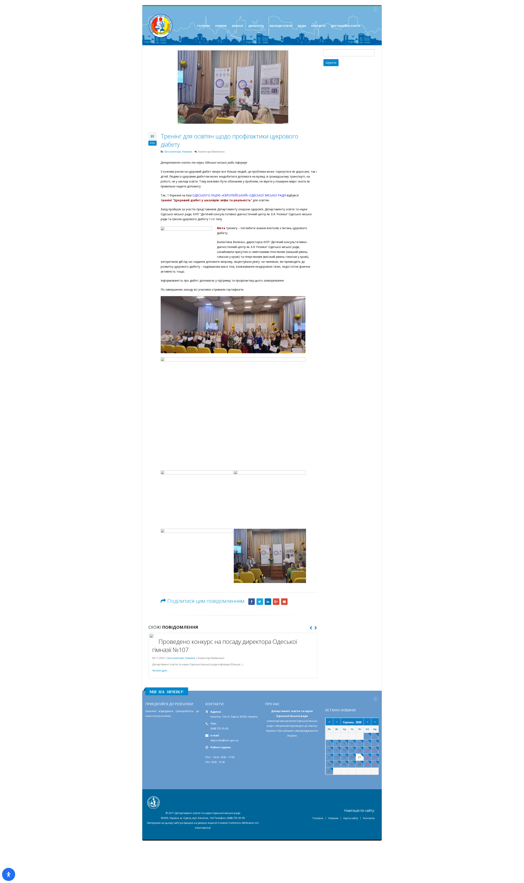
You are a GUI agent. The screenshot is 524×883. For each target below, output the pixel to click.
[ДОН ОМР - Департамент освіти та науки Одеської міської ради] (160, 25)
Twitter (259, 601)
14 (359, 750)
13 (352, 750)
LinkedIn (268, 601)
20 (352, 757)
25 (337, 764)
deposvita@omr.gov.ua (224, 740)
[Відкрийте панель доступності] (8, 874)
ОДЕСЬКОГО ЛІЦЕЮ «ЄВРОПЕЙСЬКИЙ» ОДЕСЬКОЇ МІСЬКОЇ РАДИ (239, 195)
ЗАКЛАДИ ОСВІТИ (280, 26)
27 (352, 764)
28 (359, 764)
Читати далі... (160, 670)
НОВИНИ (221, 26)
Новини (187, 151)
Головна (318, 818)
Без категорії (173, 151)
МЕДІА (302, 26)
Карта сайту (350, 818)
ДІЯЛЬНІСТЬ (256, 26)
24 (329, 764)
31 (329, 771)
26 (344, 764)
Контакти (369, 818)
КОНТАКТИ (318, 26)
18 (337, 757)
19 (344, 757)
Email (284, 601)
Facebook (251, 601)
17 (329, 757)
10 (329, 750)
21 (359, 757)
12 (344, 750)
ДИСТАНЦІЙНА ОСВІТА (345, 26)
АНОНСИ (237, 26)
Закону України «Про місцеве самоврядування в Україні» (292, 730)
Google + (276, 601)
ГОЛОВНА (203, 26)
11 (337, 750)
